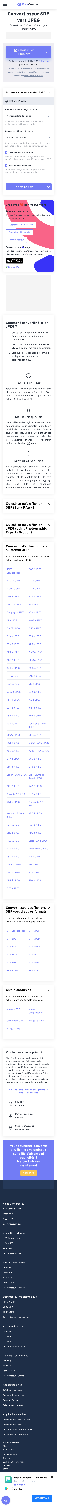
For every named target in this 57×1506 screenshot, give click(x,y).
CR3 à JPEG (34, 767)
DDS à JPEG (13, 660)
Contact (6, 1465)
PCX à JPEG (34, 668)
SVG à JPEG (34, 856)
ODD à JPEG (13, 872)
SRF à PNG (12, 962)
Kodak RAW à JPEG (38, 751)
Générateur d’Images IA (19, 232)
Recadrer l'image (10, 1400)
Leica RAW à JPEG (38, 840)
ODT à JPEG (13, 596)
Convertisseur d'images (14, 1288)
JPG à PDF (8, 1267)
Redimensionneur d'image (15, 1395)
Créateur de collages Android (16, 1419)
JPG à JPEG (34, 880)
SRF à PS (11, 939)
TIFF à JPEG (13, 888)
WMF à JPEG (13, 628)
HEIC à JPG (8, 1278)
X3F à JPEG (13, 723)
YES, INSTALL (42, 1498)
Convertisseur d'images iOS (15, 1435)
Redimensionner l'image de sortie (21, 109)
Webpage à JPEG (15, 612)
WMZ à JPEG (35, 652)
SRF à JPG (12, 970)
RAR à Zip (7, 1331)
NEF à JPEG (34, 735)
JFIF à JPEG (34, 708)
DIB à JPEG (34, 684)
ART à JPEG (34, 644)
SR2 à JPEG (13, 848)
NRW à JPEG (13, 735)
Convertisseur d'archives (14, 1346)
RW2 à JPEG (13, 802)
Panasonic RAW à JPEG (37, 725)
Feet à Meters (9, 1371)
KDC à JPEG (34, 833)
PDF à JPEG (34, 596)
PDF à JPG (8, 1273)
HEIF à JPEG (13, 700)
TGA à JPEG (13, 684)
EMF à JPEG (34, 628)
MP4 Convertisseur (12, 1209)
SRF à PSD (34, 939)
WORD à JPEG (14, 588)
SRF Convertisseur (16, 931)
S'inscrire (44, 61)
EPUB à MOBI (9, 1312)
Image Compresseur (35, 1011)
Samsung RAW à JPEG (15, 815)
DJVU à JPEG (14, 692)
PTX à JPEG (13, 840)
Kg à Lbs (7, 1366)
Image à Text (13, 1028)
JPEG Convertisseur (14, 571)
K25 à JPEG (13, 751)
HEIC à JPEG (35, 660)
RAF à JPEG (34, 825)
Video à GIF (8, 1214)
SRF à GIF (12, 954)
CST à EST (7, 1341)
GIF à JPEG (34, 864)
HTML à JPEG (14, 580)
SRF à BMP (34, 962)
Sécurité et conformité (13, 1462)
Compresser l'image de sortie (19, 131)
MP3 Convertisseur (11, 1238)
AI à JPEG (12, 620)
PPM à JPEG (13, 644)
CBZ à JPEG (34, 692)
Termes (6, 1458)
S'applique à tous (25, 186)
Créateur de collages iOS (14, 1424)
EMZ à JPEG (35, 676)
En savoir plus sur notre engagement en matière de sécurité (28, 1091)
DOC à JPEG (35, 569)
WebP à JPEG (14, 864)
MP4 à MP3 (8, 1243)
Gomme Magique (16, 240)
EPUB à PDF (8, 1307)
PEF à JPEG (13, 825)
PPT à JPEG (34, 580)
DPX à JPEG (13, 652)
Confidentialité (10, 1455)
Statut (5, 1469)
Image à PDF (13, 1009)
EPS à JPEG (34, 636)
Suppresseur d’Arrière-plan (21, 225)
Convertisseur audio (12, 1253)
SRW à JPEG (35, 813)
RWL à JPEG (13, 743)
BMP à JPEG (13, 880)
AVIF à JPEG (13, 668)
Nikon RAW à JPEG (38, 848)
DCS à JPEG (34, 759)
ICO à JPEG (34, 700)
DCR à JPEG (13, 786)
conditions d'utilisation (33, 76)
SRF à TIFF (34, 970)
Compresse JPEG (16, 1020)
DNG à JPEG (13, 833)
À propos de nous (11, 1442)
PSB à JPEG (13, 715)
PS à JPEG (34, 604)
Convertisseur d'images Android (17, 1429)
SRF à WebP (34, 946)
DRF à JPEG (13, 767)
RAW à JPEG (35, 786)
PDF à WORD (9, 1302)
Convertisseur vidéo (12, 1224)
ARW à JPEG (35, 715)
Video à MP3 (8, 1248)
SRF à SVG (12, 946)
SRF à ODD (34, 954)
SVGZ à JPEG (35, 620)
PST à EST (7, 1336)
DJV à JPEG (13, 636)
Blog (5, 1446)
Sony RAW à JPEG (16, 794)
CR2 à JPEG (34, 794)
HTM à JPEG (35, 612)
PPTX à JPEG (35, 588)
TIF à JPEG (12, 676)
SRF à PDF (34, 931)
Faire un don (8, 1450)
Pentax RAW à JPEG (35, 804)
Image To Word (36, 1020)
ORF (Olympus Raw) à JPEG (36, 777)
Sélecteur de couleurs (13, 1405)
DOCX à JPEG (14, 604)
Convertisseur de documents (16, 1317)
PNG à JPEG (34, 872)
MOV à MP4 (8, 1219)
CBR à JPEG (13, 708)
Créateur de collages (12, 1390)
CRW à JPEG (13, 759)
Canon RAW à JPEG (17, 775)
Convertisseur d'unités (13, 1376)
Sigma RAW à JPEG (38, 743)
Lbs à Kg (7, 1361)
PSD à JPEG (13, 856)
